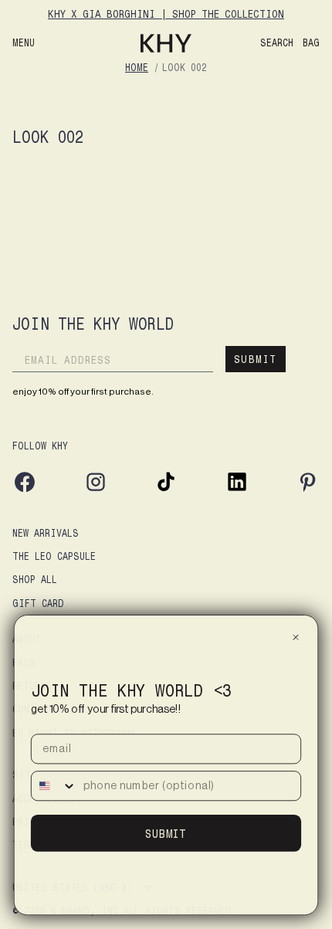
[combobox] (54, 785)
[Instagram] (95, 490)
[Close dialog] (296, 637)
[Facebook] (24, 490)
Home (136, 67)
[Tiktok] (166, 490)
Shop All (34, 579)
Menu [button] (23, 42)
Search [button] (276, 42)
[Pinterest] (307, 490)
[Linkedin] (237, 490)
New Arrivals (45, 532)
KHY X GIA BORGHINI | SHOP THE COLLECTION (166, 13)
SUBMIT (255, 358)
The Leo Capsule (54, 555)
